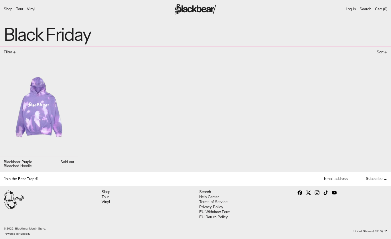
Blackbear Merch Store (30, 228)
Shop (106, 192)
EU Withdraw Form (214, 212)
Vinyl (106, 202)
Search (205, 192)
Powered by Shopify (17, 233)
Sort (380, 52)
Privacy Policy (211, 207)
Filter (8, 52)
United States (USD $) (369, 231)
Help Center (209, 197)
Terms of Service (213, 202)
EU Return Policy (213, 217)
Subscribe (374, 178)
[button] (365, 9)
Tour (105, 197)
